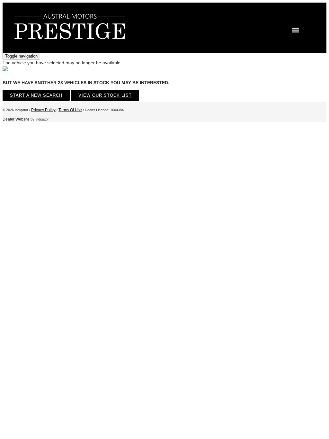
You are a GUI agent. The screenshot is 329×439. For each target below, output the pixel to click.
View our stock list (105, 95)
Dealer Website (16, 119)
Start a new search (36, 95)
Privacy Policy (43, 110)
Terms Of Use (70, 110)
